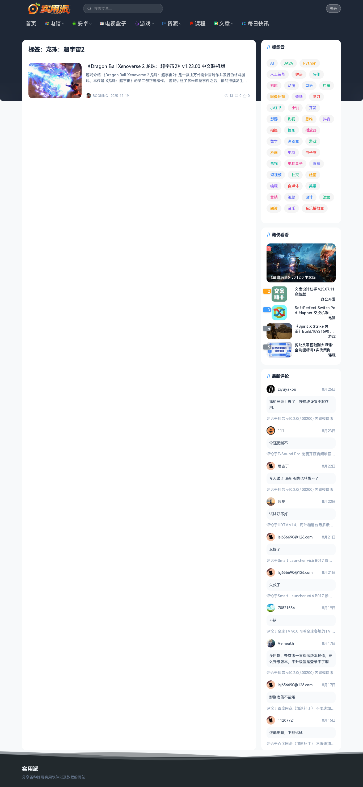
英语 (312, 185)
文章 (224, 23)
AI (272, 63)
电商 (291, 152)
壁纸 (299, 96)
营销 (274, 197)
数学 (274, 141)
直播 (316, 163)
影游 (274, 118)
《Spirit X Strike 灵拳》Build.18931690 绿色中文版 (314, 329)
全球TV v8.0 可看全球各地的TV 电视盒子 (312, 631)
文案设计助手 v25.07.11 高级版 (314, 292)
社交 (295, 174)
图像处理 (277, 96)
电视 (274, 163)
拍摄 (274, 130)
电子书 (310, 152)
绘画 (312, 174)
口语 (309, 85)
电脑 (55, 23)
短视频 (275, 174)
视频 (291, 197)
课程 (200, 23)
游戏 (145, 23)
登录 (333, 9)
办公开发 (328, 299)
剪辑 (274, 85)
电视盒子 (115, 23)
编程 (274, 185)
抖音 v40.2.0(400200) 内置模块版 (305, 418)
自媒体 (293, 185)
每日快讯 (258, 23)
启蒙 (326, 85)
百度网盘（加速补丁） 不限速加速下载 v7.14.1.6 (318, 708)
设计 (309, 197)
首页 (31, 23)
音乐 (291, 208)
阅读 (274, 208)
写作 (316, 74)
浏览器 (293, 141)
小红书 (275, 107)
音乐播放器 (314, 208)
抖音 (326, 118)
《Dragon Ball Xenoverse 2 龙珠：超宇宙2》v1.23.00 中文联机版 (155, 66)
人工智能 (277, 74)
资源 (172, 23)
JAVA (288, 63)
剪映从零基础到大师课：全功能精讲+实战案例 (315, 347)
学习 (316, 96)
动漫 (291, 85)
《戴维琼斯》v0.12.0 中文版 (292, 277)
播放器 (310, 130)
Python (309, 63)
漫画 (274, 152)
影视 (291, 118)
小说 (295, 107)
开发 (312, 107)
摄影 (291, 130)
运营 (326, 197)
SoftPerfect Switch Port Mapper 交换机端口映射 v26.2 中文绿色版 (315, 310)
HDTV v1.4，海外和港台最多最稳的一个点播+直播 (320, 524)
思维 (309, 118)
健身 (299, 74)
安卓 (83, 23)
